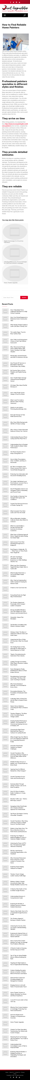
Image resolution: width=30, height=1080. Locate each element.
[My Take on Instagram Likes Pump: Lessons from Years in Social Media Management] (5, 468)
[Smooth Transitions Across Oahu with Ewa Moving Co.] (5, 778)
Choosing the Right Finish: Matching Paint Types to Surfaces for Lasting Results (18, 731)
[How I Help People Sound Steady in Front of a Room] (5, 394)
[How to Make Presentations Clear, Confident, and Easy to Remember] (5, 461)
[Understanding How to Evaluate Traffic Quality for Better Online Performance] (5, 446)
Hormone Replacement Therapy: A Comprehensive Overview (17, 1016)
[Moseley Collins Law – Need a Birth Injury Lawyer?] (5, 800)
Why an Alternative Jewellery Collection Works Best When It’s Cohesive (19, 520)
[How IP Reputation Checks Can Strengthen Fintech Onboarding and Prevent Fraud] (5, 490)
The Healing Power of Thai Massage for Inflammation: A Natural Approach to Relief (18, 648)
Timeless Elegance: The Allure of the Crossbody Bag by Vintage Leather (18, 715)
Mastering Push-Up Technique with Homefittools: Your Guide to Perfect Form (19, 1038)
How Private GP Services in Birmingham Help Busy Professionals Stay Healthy (18, 364)
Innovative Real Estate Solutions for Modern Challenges (16, 747)
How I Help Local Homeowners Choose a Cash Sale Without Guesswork (18, 341)
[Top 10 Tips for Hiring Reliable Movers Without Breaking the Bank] (5, 957)
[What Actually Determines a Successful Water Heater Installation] (5, 574)
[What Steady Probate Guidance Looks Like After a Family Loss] (5, 326)
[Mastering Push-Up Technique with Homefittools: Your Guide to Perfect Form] (5, 1038)
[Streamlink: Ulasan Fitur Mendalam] (5, 619)
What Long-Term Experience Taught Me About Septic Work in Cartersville (19, 567)
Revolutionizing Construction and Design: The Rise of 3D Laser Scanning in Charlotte (18, 678)
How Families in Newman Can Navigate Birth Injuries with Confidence (18, 498)
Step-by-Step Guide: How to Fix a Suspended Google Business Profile (19, 912)
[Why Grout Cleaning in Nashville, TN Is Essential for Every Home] (5, 685)
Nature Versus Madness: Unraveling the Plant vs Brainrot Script (19, 707)
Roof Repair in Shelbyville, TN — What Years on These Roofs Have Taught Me (18, 551)
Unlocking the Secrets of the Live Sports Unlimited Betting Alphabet (18, 927)
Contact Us (17, 1072)
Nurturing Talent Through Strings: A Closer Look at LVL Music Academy (18, 785)
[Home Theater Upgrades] (5, 1023)
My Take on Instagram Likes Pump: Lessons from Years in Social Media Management (18, 468)
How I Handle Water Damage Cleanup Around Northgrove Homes (18, 379)
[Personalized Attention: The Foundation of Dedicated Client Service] (5, 693)
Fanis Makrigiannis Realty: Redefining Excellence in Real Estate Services (18, 670)
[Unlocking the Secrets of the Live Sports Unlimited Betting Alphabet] (5, 927)
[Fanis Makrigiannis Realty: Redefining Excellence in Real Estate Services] (5, 670)
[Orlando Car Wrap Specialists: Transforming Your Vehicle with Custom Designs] (5, 1031)
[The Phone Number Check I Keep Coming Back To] (5, 453)
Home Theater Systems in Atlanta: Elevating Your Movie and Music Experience (18, 994)
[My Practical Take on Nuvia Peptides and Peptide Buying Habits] (5, 372)
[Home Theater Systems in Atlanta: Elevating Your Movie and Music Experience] (5, 994)
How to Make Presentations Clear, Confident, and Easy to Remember (18, 461)
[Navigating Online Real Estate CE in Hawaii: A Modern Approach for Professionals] (5, 807)
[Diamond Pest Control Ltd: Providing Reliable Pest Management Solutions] (5, 979)
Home (7, 1072)
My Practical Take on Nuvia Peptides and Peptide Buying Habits (18, 372)
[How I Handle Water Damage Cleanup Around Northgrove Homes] (5, 379)
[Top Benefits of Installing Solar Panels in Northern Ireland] (5, 626)
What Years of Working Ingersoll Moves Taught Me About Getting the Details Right (19, 536)
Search (24, 297)
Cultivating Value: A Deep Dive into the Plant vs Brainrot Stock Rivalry (18, 700)
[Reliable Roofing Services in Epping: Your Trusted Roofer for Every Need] (5, 763)
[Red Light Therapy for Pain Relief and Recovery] (5, 416)
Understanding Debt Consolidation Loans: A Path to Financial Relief (18, 1046)
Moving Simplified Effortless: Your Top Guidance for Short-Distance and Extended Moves (18, 611)
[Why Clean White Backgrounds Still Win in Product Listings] (5, 424)
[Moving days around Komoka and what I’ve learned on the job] (5, 357)
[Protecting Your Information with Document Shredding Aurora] (5, 475)
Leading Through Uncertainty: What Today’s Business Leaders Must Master (19, 663)
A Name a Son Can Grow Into (18, 587)
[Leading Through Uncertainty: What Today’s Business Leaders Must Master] (5, 663)
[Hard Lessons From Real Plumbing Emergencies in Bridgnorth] (5, 543)
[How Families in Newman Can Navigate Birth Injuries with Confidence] (5, 498)
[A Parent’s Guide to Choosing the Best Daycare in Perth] (5, 949)
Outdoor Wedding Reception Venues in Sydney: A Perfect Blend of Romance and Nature (18, 972)
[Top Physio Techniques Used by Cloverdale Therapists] (5, 815)
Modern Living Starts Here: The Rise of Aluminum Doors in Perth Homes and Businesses (18, 830)
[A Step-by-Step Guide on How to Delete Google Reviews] (5, 890)
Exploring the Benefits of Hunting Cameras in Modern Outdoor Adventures (18, 905)
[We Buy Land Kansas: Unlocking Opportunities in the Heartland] (5, 852)
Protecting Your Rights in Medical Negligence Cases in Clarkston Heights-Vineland (18, 837)
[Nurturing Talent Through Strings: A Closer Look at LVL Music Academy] (5, 785)
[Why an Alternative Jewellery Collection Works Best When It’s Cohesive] (5, 520)
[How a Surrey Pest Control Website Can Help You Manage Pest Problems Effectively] (5, 942)
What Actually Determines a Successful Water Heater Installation (18, 574)
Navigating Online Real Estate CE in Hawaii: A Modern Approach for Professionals (18, 807)
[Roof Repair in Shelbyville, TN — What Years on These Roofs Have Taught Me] (5, 551)
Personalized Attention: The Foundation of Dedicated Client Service (18, 693)
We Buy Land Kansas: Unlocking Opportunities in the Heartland (18, 852)
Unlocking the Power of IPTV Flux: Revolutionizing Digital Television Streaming (18, 844)
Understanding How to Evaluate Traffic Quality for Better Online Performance (19, 446)
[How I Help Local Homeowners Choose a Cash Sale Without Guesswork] (5, 341)
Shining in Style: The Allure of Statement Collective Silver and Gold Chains (18, 633)
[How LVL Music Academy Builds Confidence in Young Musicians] (5, 793)
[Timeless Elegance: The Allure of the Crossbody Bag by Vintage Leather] (5, 715)
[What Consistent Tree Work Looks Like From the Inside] (5, 512)
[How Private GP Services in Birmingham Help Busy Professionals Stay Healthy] (5, 364)
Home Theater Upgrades (17, 1022)
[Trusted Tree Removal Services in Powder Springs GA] (5, 505)
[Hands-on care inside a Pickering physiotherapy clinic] (5, 409)
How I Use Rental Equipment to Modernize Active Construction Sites (19, 319)
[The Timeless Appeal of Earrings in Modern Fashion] (5, 920)
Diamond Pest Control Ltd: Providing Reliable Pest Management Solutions (17, 979)
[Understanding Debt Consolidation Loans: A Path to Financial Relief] (5, 1046)
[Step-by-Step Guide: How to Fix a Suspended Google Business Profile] (5, 912)
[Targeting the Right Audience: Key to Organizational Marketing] (5, 964)
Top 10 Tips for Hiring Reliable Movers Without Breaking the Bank (18, 957)
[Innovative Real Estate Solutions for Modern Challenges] (5, 747)
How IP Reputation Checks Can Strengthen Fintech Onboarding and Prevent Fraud (19, 490)
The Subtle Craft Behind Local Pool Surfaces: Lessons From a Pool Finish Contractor (19, 483)
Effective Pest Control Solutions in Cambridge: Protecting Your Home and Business (19, 1009)
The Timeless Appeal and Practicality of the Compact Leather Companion (17, 604)
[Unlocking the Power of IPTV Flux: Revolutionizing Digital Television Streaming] (5, 844)
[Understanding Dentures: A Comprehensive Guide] (5, 898)
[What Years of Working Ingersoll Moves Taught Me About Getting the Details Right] (5, 536)
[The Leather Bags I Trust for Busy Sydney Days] (5, 333)
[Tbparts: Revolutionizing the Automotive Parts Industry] (5, 656)
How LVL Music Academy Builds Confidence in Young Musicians (17, 793)
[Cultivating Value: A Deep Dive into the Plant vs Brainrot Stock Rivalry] (5, 700)
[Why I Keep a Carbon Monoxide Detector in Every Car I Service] (5, 431)
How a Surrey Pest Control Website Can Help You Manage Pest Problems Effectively (18, 942)
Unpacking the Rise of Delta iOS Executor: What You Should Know (19, 641)
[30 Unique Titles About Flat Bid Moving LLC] (5, 387)
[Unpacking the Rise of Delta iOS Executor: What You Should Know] (5, 641)
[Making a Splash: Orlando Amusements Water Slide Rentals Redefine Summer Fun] (5, 883)
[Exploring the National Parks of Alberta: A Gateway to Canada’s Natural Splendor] (5, 935)
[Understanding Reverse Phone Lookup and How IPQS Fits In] (5, 438)
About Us (12, 1072)
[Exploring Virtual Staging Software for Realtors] (5, 868)
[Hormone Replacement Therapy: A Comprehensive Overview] (5, 1016)
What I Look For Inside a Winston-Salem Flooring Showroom (17, 401)
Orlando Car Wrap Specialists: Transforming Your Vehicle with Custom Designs (18, 1031)
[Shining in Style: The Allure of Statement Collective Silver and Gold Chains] (5, 633)
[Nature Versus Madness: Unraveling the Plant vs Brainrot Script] (5, 707)
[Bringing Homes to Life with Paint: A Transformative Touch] (5, 986)
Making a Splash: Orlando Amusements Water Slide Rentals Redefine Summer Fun (18, 883)
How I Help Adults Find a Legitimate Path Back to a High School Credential (18, 311)
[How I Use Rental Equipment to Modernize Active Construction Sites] (5, 319)
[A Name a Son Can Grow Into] (5, 589)
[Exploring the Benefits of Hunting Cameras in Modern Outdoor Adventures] (5, 905)
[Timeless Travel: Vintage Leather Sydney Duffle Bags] (5, 875)
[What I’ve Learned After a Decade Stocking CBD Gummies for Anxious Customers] (5, 527)
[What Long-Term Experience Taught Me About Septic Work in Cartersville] (5, 567)
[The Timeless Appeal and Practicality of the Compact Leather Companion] (5, 604)
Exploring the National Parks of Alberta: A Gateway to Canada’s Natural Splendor (19, 935)
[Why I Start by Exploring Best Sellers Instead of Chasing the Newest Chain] (5, 582)
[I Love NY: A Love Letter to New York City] (5, 1001)
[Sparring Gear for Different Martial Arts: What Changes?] (5, 770)
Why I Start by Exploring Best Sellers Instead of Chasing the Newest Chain (18, 582)
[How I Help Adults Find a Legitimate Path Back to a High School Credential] (5, 311)
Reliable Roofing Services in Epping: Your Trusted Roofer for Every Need (19, 763)
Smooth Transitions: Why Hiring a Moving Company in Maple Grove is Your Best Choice (19, 822)
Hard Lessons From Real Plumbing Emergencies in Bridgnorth (17, 543)
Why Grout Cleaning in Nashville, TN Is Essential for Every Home (18, 685)
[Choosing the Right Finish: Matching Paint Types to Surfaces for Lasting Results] (5, 731)
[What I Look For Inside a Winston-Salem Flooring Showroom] (5, 401)
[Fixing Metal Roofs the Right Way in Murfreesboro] (5, 596)
